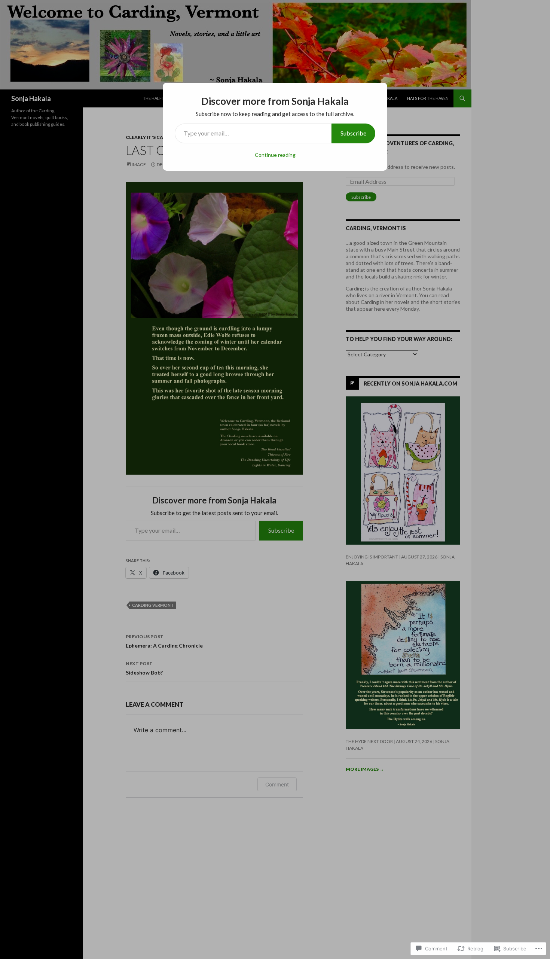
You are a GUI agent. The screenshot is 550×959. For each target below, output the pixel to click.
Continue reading (275, 155)
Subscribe (353, 133)
